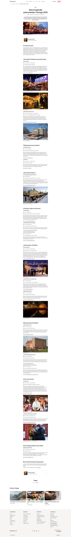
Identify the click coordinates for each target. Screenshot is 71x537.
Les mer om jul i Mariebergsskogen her (29, 240)
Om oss (11, 513)
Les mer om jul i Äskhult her (27, 168)
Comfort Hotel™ (25, 516)
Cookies (51, 526)
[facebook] (32, 530)
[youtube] (38, 530)
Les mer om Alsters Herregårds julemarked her (30, 230)
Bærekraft (11, 516)
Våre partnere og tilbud (40, 523)
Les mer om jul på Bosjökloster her (28, 363)
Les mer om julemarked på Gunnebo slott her (30, 122)
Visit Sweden (39, 467)
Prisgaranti (52, 520)
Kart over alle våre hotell (27, 513)
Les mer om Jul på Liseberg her (27, 72)
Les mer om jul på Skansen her (27, 393)
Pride (10, 519)
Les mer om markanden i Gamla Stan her (29, 422)
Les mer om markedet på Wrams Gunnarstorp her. (30, 374)
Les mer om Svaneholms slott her (28, 334)
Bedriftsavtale (39, 519)
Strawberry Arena (12, 515)
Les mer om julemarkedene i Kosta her (28, 258)
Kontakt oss (52, 515)
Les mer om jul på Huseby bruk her (28, 299)
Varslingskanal (12, 520)
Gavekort (38, 513)
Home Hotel (25, 520)
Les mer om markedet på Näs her (28, 289)
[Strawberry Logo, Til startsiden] (13, 1)
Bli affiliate (38, 517)
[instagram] (34, 530)
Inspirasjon (11, 524)
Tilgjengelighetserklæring (54, 525)
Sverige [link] (36, 7)
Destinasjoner (25, 515)
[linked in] (36, 530)
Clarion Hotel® (25, 519)
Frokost (11, 517)
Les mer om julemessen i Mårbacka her (29, 221)
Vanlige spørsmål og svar (54, 516)
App (51, 519)
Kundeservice (52, 513)
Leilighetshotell (39, 520)
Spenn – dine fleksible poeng (41, 521)
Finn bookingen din (53, 517)
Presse (11, 523)
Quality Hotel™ (25, 517)
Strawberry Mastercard (40, 515)
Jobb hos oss (12, 521)
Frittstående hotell (26, 523)
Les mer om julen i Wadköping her (28, 457)
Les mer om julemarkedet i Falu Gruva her (29, 185)
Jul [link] (33, 482)
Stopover (24, 521)
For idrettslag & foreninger (41, 516)
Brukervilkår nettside (53, 521)
